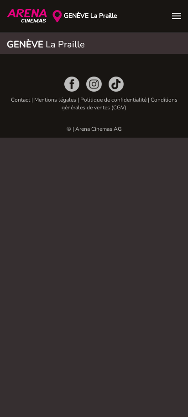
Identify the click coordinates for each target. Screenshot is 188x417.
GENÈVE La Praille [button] (90, 15)
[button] (176, 16)
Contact (20, 99)
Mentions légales (55, 99)
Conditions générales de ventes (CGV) (120, 103)
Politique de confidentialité (113, 99)
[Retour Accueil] (29, 16)
